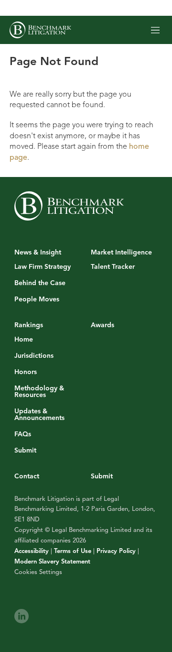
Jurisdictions (34, 356)
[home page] (40, 30)
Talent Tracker (113, 267)
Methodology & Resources (39, 391)
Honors (25, 372)
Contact (26, 476)
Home (23, 339)
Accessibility (31, 551)
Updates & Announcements (39, 414)
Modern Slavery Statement (52, 561)
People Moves (36, 299)
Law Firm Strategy (42, 267)
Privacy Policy (116, 551)
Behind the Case (39, 283)
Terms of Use (72, 551)
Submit (25, 450)
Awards (102, 325)
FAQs (22, 434)
